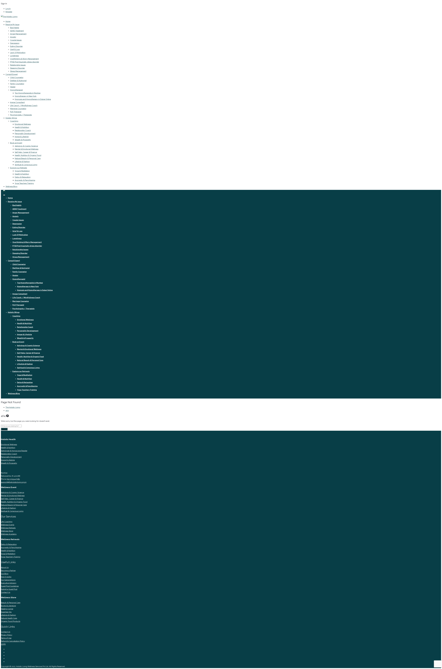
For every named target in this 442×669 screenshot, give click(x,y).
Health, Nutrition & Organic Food (28, 155)
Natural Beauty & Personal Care (28, 158)
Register (9, 12)
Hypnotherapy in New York (25, 96)
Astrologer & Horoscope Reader (14, 451)
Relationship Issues (18, 65)
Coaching (14, 121)
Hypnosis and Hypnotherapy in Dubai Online (33, 99)
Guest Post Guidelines (10, 586)
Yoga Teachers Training (24, 183)
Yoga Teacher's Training (10, 557)
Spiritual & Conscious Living (26, 165)
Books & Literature (8, 606)
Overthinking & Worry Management (24, 59)
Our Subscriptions (8, 580)
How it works (6, 577)
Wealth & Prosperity (23, 140)
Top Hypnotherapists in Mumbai (27, 93)
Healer (12, 87)
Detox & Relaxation (23, 177)
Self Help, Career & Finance (26, 152)
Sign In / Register (9, 397)
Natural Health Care (9, 618)
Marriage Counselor (18, 109)
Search (4, 429)
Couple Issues (16, 40)
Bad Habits (14, 28)
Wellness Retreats (8, 528)
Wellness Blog (11, 186)
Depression (14, 43)
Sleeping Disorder (17, 68)
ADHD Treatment (17, 31)
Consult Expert (12, 74)
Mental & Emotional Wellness (26, 149)
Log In (8, 9)
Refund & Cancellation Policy (13, 641)
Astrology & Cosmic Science (26, 146)
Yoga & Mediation (8, 554)
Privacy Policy (6, 635)
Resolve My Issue (12, 25)
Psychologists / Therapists (21, 115)
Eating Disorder (16, 46)
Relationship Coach (23, 130)
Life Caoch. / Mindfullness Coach (23, 106)
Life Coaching (6, 522)
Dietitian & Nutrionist (18, 81)
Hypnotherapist (16, 90)
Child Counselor (16, 77)
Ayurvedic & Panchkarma (25, 180)
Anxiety (13, 37)
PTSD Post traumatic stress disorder (24, 62)
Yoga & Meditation (22, 171)
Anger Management (18, 34)
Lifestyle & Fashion (22, 162)
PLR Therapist (15, 112)
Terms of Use (6, 638)
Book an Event (16, 143)
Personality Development (25, 134)
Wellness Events (7, 525)
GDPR (3, 644)
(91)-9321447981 (13, 479)
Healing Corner (7, 609)
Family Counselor (17, 84)
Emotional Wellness (23, 124)
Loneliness (14, 56)
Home (8, 21)
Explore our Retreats (18, 168)
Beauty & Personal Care (10, 603)
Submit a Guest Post (9, 589)
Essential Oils (6, 612)
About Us (5, 567)
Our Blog (4, 574)
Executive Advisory (8, 583)
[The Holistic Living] (9, 17)
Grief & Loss (15, 49)
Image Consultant (17, 102)
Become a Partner (8, 571)
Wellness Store (7, 531)
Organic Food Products (10, 621)
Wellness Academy (9, 534)
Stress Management (18, 71)
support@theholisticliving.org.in (13, 482)
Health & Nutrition (22, 127)
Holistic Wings (11, 118)
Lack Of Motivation (17, 53)
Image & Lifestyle (22, 137)
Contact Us (5, 592)
